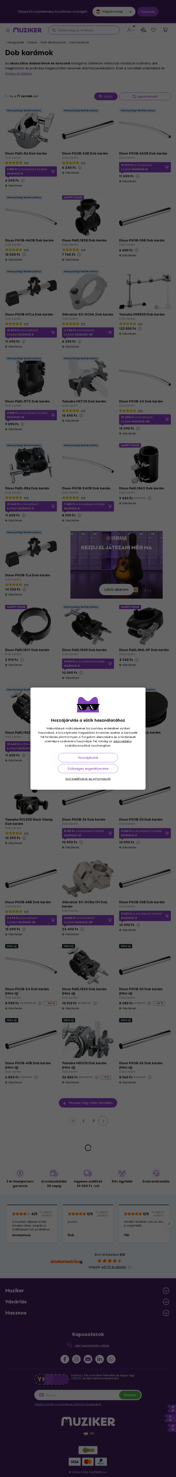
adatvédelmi (122, 741)
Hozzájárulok (88, 757)
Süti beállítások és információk (88, 779)
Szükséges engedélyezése (88, 768)
